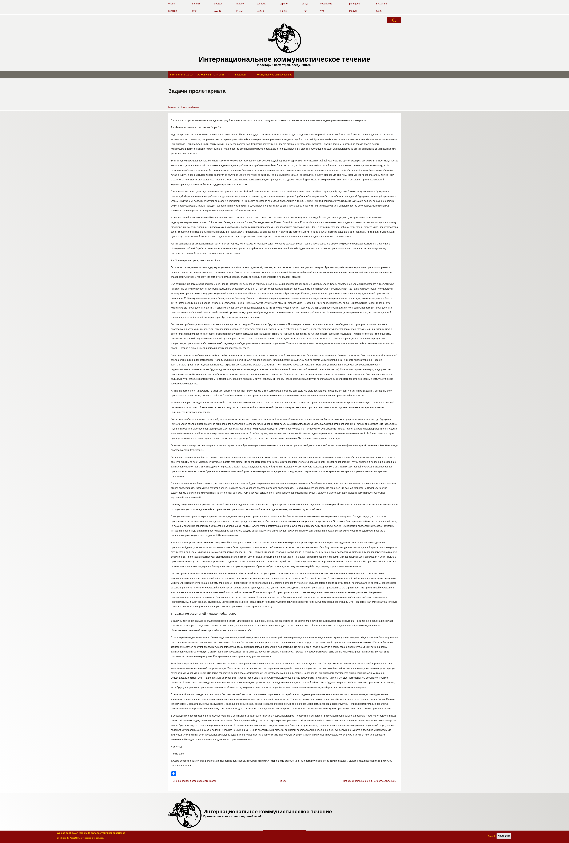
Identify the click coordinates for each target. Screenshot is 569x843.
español (284, 3)
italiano (240, 3)
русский (172, 10)
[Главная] (284, 38)
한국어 (239, 10)
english (172, 3)
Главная (172, 106)
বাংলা (322, 10)
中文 (304, 10)
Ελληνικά (381, 3)
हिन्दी (194, 10)
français (196, 3)
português (354, 3)
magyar (353, 10)
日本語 (260, 10)
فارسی (217, 10)
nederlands (326, 3)
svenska (261, 3)
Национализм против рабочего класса (194, 781)
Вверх (282, 781)
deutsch (218, 3)
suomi (379, 10)
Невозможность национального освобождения (369, 781)
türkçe (305, 3)
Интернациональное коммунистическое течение (284, 59)
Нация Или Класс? (190, 106)
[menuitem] (181, 74)
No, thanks (504, 836)
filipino (283, 10)
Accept (491, 836)
